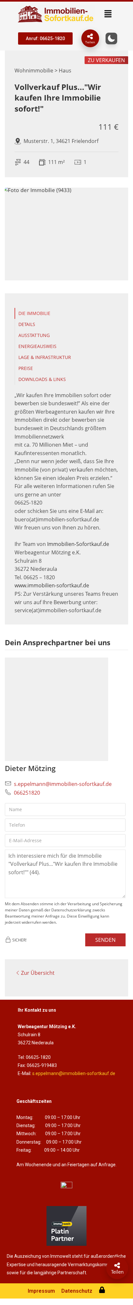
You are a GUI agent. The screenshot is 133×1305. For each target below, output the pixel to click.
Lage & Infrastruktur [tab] (44, 357)
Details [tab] (26, 324)
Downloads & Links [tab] (42, 379)
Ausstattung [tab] (34, 335)
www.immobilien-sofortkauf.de (52, 585)
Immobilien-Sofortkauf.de (78, 544)
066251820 (27, 792)
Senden (105, 939)
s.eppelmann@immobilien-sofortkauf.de (63, 784)
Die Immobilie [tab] (34, 313)
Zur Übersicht (38, 972)
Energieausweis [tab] (37, 346)
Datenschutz (76, 1291)
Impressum (41, 1291)
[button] (107, 14)
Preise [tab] (25, 368)
